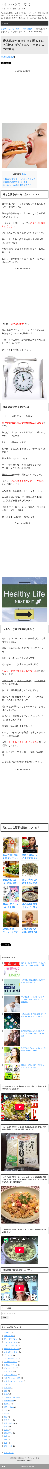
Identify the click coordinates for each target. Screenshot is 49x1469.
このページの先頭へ (26, 1466)
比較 (5, 1410)
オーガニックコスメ (11, 1345)
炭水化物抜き (7, 57)
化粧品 (6, 1394)
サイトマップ (9, 1453)
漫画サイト (8, 1420)
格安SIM (7, 1404)
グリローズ (8, 1355)
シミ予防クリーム (10, 1362)
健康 (5, 1391)
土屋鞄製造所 (9, 1401)
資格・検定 (8, 1446)
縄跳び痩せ (8, 1433)
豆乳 (5, 1443)
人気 (5, 1384)
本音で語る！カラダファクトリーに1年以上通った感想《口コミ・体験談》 (33, 999)
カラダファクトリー (11, 1352)
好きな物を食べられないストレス (19, 179)
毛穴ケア (7, 1414)
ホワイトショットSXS (12, 1378)
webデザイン (9, 1336)
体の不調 (7, 1388)
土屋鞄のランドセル (11, 1397)
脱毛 (5, 1439)
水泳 (5, 1417)
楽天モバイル (9, 1407)
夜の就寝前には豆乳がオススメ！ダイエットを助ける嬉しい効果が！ (33, 1033)
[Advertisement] (24, 97)
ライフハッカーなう (16, 4)
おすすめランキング (11, 1349)
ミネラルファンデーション (14, 1381)
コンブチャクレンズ (11, 1358)
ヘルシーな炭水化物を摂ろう (17, 185)
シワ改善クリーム (10, 1365)
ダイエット (8, 1371)
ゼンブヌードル (10, 1368)
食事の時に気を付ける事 (15, 182)
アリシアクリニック (11, 1339)
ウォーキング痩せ (10, 1342)
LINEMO (7, 1332)
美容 (5, 1436)
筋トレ (6, 1430)
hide (24, 174)
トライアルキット (10, 1375)
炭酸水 (6, 1427)
